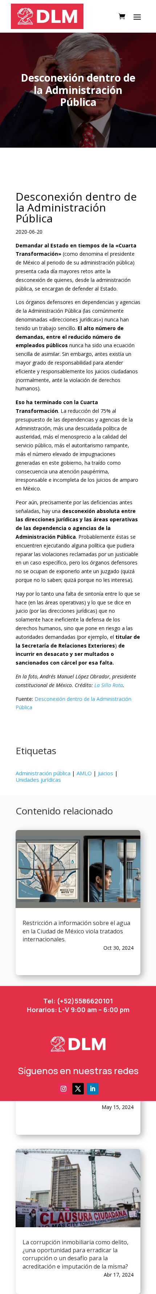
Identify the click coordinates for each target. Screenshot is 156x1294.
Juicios (105, 773)
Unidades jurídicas (38, 779)
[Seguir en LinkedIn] (92, 1088)
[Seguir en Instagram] (63, 1088)
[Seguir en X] (78, 1088)
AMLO (84, 773)
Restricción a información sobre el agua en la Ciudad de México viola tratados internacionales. (76, 931)
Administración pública (43, 773)
